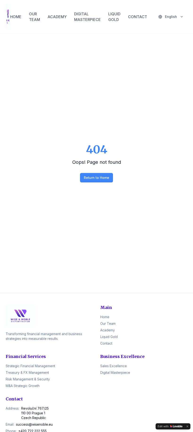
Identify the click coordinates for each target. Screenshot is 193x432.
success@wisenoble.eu (34, 424)
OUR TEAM (34, 17)
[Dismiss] (187, 426)
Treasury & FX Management (27, 372)
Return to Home (96, 178)
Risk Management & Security (28, 379)
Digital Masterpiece (115, 372)
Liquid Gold (109, 337)
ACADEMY (57, 16)
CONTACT (137, 16)
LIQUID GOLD (114, 17)
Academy (107, 330)
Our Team (108, 323)
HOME (15, 16)
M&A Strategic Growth (23, 386)
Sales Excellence (113, 366)
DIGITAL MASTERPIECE (87, 17)
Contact (106, 343)
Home (104, 317)
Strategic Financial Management (30, 366)
